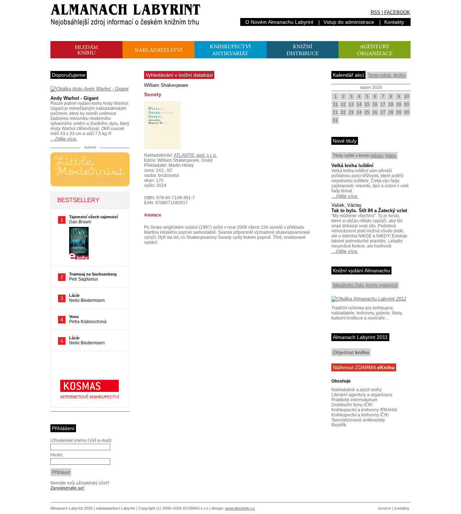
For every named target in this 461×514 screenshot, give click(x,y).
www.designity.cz (240, 508)
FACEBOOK (397, 12)
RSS (375, 12)
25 (367, 112)
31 (335, 120)
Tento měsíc (379, 75)
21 (335, 112)
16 (374, 104)
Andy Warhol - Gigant (74, 98)
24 (359, 112)
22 (343, 112)
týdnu (390, 155)
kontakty (401, 508)
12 (343, 104)
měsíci (377, 155)
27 (382, 112)
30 (406, 112)
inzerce (384, 508)
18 (390, 104)
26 (374, 112)
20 (406, 104)
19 (398, 104)
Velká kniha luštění (352, 165)
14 (359, 104)
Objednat (351, 352)
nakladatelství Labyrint (115, 508)
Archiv (399, 75)
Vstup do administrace (348, 22)
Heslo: (56, 454)
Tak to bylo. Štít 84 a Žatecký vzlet (369, 210)
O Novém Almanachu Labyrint (279, 22)
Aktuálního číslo (348, 285)
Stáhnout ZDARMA (364, 367)
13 (351, 104)
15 (367, 104)
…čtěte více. (63, 139)
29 (398, 112)
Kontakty (394, 22)
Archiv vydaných (382, 285)
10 (406, 96)
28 (390, 112)
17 (382, 104)
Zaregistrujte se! (67, 488)
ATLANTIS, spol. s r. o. (195, 155)
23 (351, 112)
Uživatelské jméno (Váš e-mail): (81, 440)
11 (335, 104)
